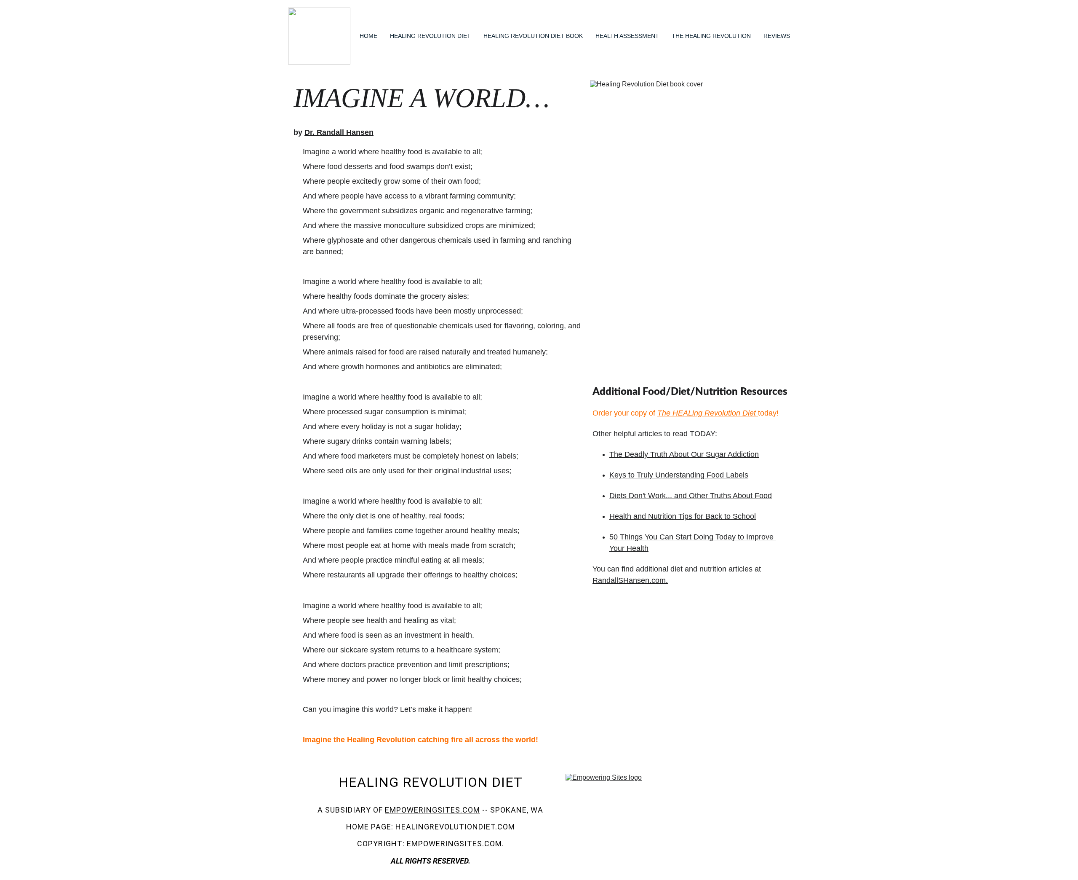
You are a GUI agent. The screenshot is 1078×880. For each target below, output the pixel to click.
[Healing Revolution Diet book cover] (689, 230)
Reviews (776, 35)
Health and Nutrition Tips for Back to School (682, 516)
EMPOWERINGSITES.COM (432, 809)
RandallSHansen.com (629, 580)
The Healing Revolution (711, 35)
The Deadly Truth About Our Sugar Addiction (684, 454)
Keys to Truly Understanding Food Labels (678, 475)
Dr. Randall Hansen (339, 132)
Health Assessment (627, 35)
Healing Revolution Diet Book (533, 35)
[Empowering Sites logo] (670, 819)
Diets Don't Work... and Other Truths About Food (690, 495)
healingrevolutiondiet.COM (455, 826)
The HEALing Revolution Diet (706, 413)
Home (368, 35)
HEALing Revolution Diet (430, 35)
